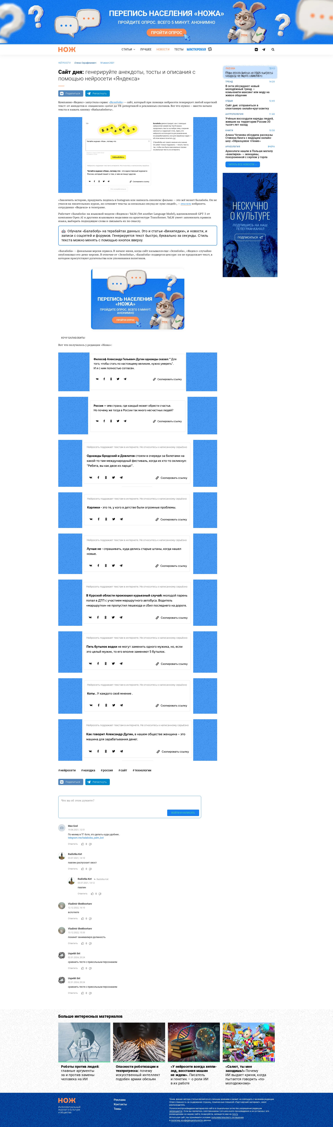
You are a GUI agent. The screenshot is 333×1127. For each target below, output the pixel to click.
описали (186, 203)
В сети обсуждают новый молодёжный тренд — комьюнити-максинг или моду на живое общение (247, 91)
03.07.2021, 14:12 (86, 883)
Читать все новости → (242, 164)
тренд (229, 81)
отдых (229, 101)
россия (108, 770)
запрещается (175, 1111)
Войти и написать (183, 812)
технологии (143, 770)
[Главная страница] (67, 49)
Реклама (120, 1099)
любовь (230, 68)
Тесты (179, 49)
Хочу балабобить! (73, 337)
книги (229, 130)
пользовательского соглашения (227, 1117)
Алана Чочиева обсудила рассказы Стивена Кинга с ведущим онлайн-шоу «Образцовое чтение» (249, 138)
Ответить (73, 844)
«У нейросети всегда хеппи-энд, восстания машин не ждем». (194, 1074)
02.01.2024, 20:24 (76, 957)
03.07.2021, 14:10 (76, 858)
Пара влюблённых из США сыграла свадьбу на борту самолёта (249, 74)
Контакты (120, 1104)
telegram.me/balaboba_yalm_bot (86, 837)
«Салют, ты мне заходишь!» (245, 1074)
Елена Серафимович (85, 63)
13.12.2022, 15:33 (76, 932)
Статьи (127, 49)
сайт (124, 770)
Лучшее (146, 49)
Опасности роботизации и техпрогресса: (138, 1072)
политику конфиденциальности (187, 1120)
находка (89, 770)
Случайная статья (210, 49)
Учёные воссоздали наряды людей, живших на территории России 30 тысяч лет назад (249, 121)
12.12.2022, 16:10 (76, 908)
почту (235, 1114)
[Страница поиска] (273, 49)
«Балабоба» (116, 102)
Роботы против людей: (80, 1072)
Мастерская (196, 49)
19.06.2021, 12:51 (76, 830)
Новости (162, 49)
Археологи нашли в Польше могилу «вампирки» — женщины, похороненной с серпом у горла (249, 154)
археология (232, 146)
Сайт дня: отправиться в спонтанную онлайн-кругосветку (247, 107)
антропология (234, 114)
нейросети (64, 63)
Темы (117, 1108)
